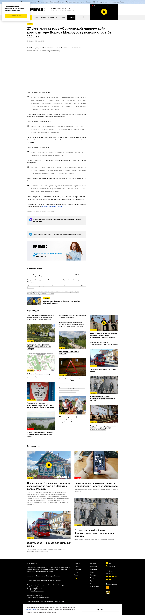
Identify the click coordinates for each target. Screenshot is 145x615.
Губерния (93, 578)
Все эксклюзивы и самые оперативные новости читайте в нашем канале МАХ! (57, 220)
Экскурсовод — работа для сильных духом (49, 542)
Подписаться (16, 16)
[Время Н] (36, 9)
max (110, 579)
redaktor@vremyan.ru (37, 591)
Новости (77, 563)
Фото (76, 572)
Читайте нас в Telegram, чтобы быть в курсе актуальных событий (57, 234)
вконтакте (107, 576)
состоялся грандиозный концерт (52, 206)
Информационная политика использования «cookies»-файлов (45, 601)
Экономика (93, 566)
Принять (100, 609)
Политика (93, 563)
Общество (93, 569)
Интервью (77, 569)
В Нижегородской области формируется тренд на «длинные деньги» (94, 531)
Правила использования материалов (38, 597)
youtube (110, 576)
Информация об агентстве (35, 595)
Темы (76, 575)
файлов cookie (31, 609)
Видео (76, 578)
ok (116, 576)
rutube (107, 579)
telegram (113, 576)
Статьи (76, 566)
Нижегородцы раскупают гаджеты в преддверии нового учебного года (96, 482)
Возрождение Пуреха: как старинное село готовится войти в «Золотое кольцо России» (48, 484)
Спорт (92, 572)
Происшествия (95, 581)
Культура (30, 23)
